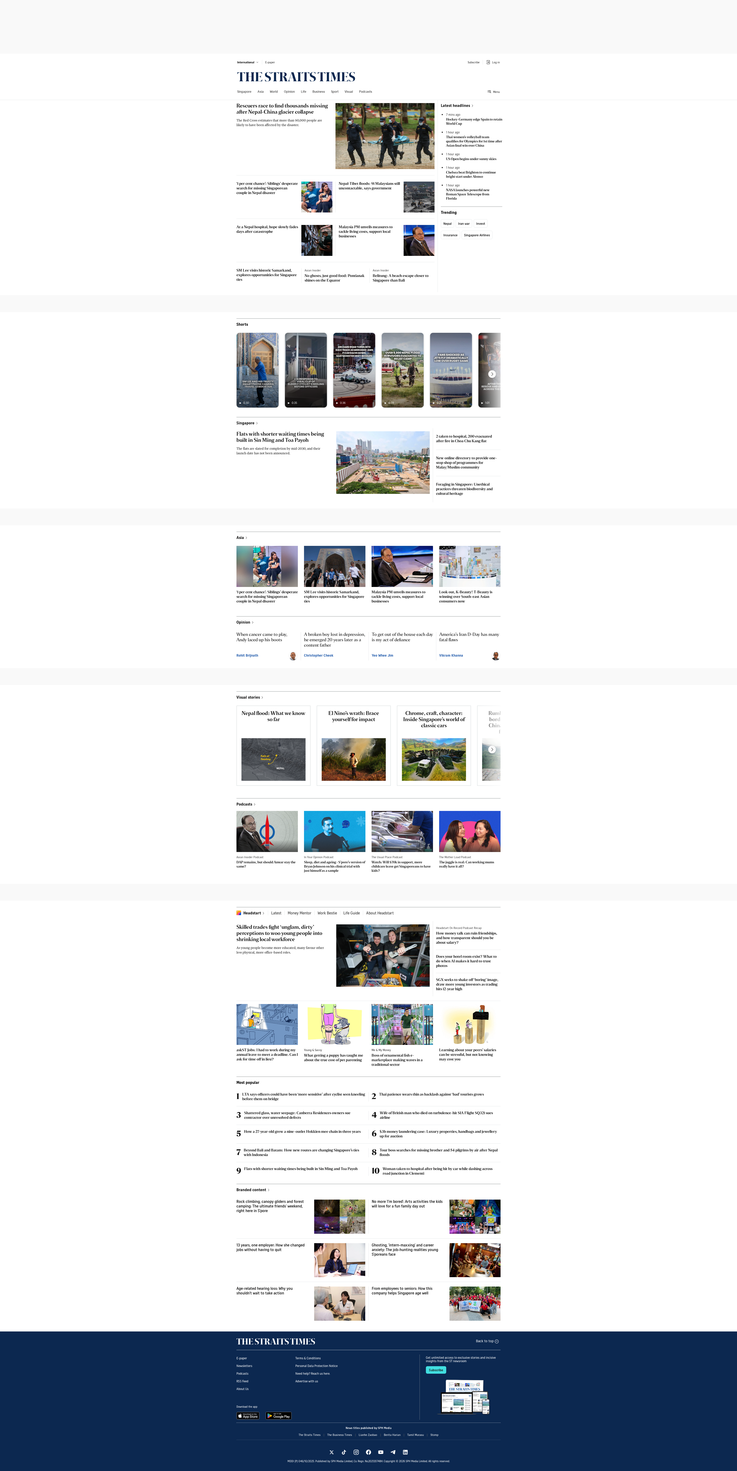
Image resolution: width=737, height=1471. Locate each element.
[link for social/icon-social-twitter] (332, 1452)
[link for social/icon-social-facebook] (368, 1452)
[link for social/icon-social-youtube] (381, 1452)
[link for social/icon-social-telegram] (393, 1452)
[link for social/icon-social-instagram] (356, 1452)
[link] (296, 76)
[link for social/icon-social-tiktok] (344, 1452)
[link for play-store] (279, 1416)
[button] (248, 62)
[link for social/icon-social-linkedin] (405, 1452)
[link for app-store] (248, 1416)
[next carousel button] (492, 374)
